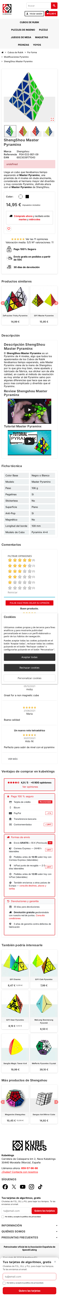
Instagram (31, 1186)
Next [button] (56, 303)
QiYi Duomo (15, 979)
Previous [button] (3, 303)
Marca (7, 151)
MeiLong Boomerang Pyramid (43, 1021)
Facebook (5, 1186)
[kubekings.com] (7, 9)
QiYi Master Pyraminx (44, 315)
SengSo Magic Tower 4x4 (15, 1063)
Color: (9, 196)
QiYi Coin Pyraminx (43, 979)
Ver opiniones (30, 786)
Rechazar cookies (29, 667)
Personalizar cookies (29, 678)
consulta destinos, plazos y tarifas (27, 887)
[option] (15, 307)
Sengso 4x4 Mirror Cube (44, 1114)
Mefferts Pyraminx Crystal (44, 1063)
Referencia (10, 154)
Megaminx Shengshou (15, 1114)
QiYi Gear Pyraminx (15, 1020)
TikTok (40, 1186)
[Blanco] (20, 196)
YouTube (22, 1186)
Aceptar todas (29, 657)
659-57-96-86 (29, 1168)
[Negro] (27, 196)
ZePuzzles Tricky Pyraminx (15, 315)
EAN (6, 157)
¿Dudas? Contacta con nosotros (20, 1171)
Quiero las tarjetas (44, 1210)
